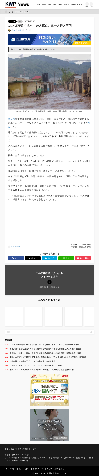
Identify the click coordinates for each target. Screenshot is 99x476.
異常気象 (16, 246)
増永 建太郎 (16, 30)
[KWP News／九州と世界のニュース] (17, 4)
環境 (20, 21)
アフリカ (12, 21)
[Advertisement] (49, 222)
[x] (49, 282)
